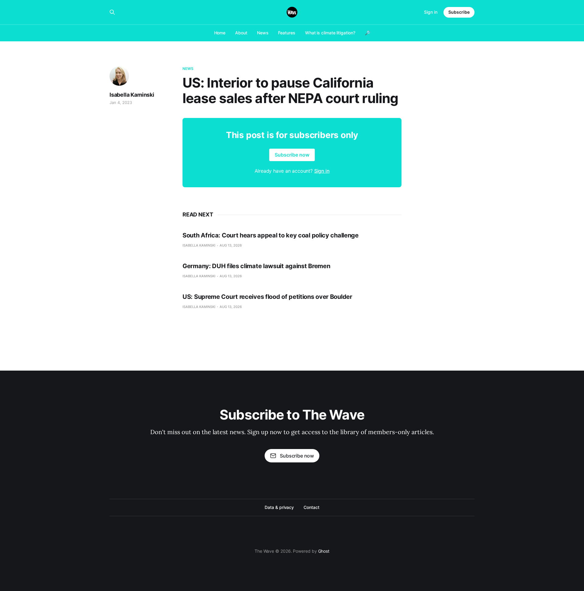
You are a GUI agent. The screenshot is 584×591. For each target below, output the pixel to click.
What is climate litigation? (330, 32)
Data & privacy (279, 507)
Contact (311, 507)
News (263, 32)
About (241, 32)
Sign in (430, 12)
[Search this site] (112, 12)
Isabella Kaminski (131, 95)
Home (220, 32)
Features (286, 32)
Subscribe (459, 12)
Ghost (324, 551)
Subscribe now (292, 155)
